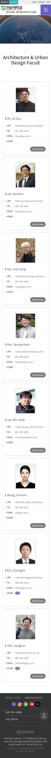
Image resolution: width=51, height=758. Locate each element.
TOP (44, 717)
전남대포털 (13, 2)
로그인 (34, 2)
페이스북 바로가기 (13, 704)
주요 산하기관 (12, 719)
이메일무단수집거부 (33, 697)
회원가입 (41, 2)
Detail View (38, 149)
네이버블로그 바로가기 (25, 704)
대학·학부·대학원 (14, 712)
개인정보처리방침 (13, 697)
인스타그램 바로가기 (19, 704)
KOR (48, 2)
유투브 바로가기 (31, 704)
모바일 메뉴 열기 (46, 10)
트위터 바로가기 (37, 704)
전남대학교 (4, 2)
